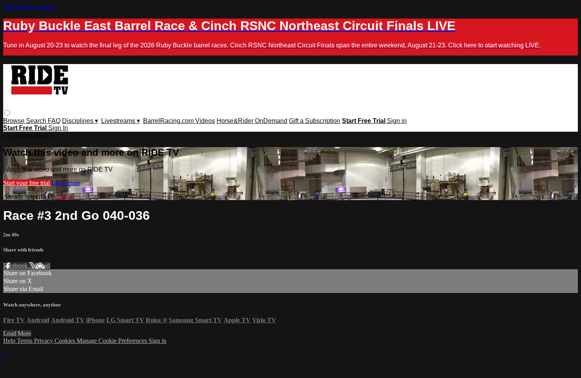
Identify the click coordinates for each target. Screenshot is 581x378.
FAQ (54, 120)
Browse (14, 120)
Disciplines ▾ (80, 120)
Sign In (58, 128)
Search (37, 120)
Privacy (44, 340)
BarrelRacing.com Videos (179, 120)
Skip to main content (29, 6)
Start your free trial (27, 183)
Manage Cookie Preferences (113, 340)
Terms (25, 340)
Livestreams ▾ (120, 120)
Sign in (397, 120)
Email (43, 265)
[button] (7, 112)
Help (10, 340)
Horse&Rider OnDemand (252, 120)
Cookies (66, 340)
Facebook (16, 265)
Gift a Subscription (314, 120)
